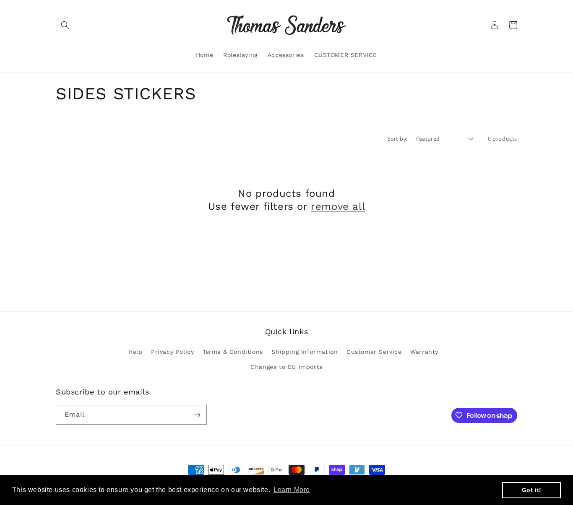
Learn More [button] (291, 489)
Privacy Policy (172, 351)
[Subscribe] (197, 415)
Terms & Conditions (233, 351)
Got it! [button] (532, 490)
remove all (338, 206)
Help (135, 351)
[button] (65, 25)
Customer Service (374, 351)
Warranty (424, 351)
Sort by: (397, 138)
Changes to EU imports (286, 366)
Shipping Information (304, 351)
